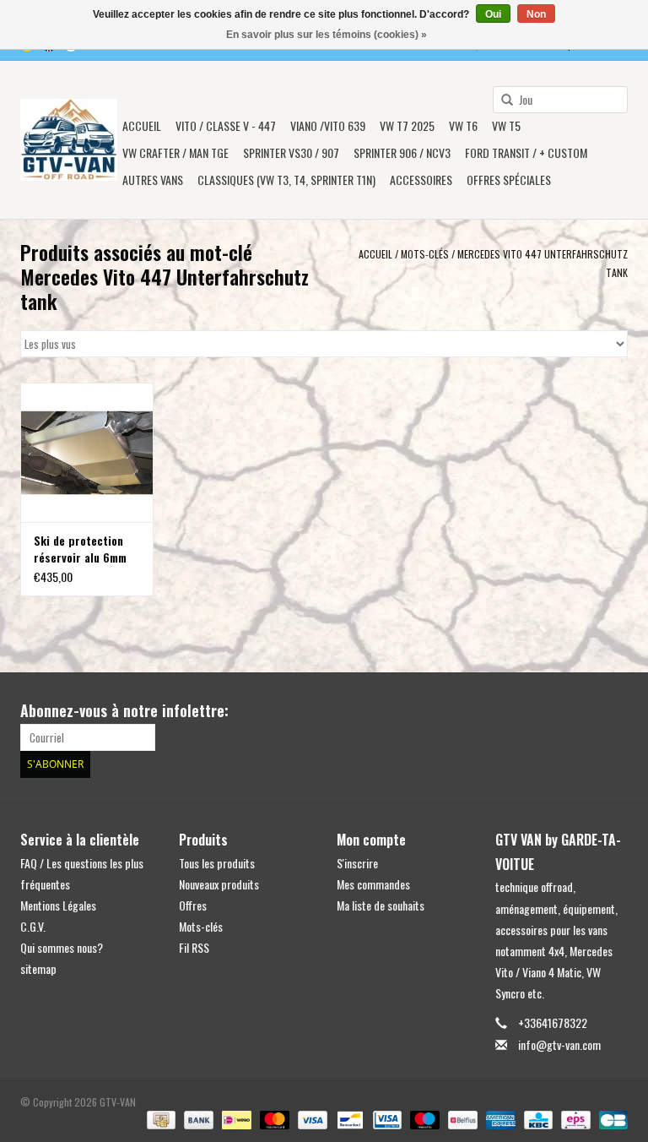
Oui (493, 14)
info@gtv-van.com (559, 1044)
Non (536, 14)
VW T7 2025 (407, 125)
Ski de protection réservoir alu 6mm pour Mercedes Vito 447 (83, 549)
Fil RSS (194, 947)
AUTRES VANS (152, 179)
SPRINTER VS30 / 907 (291, 152)
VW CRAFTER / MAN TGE (175, 152)
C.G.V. (33, 926)
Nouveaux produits (219, 884)
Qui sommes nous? (61, 947)
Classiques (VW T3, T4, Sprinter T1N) (286, 179)
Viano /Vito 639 (327, 125)
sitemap (38, 968)
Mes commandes (373, 884)
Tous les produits (217, 863)
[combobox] (560, 99)
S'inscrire (357, 863)
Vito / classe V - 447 (226, 125)
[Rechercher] (501, 100)
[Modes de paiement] (159, 1119)
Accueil (141, 125)
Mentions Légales (58, 905)
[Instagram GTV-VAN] (614, 711)
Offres (193, 905)
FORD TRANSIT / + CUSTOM (526, 152)
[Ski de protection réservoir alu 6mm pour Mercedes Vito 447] (87, 452)
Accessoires (421, 179)
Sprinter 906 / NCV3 (402, 152)
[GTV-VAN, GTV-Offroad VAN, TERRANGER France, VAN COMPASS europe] (68, 140)
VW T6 (463, 125)
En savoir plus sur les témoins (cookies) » (326, 35)
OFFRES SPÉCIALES (509, 179)
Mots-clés (425, 254)
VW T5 (506, 125)
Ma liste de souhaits (380, 905)
